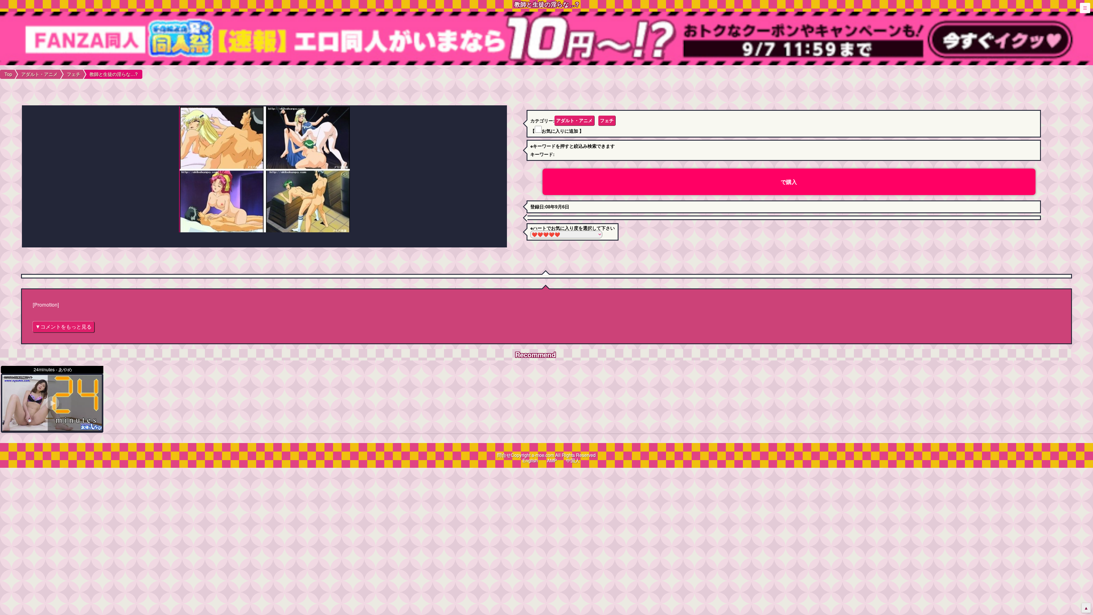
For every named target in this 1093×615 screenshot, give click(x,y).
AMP (552, 460)
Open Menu (1085, 8)
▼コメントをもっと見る (63, 326)
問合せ (504, 455)
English (530, 460)
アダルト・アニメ (574, 120)
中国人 (573, 460)
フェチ (607, 120)
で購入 (789, 182)
